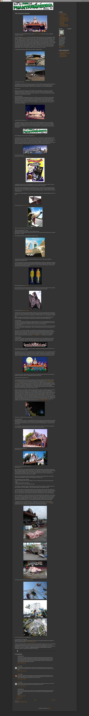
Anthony (19, 674)
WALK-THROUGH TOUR (64, 17)
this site (33, 334)
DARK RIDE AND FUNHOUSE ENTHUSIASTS (65, 53)
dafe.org (26, 285)
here (21, 449)
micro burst (48, 502)
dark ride (25, 37)
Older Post (53, 700)
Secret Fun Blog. (38, 33)
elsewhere (28, 156)
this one (40, 334)
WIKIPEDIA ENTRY (63, 56)
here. (34, 135)
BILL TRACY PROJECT (64, 51)
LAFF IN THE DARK (63, 55)
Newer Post (17, 700)
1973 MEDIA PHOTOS (63, 14)
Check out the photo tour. (30, 641)
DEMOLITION (62, 22)
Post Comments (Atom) (23, 701)
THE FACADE (62, 16)
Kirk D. (19, 666)
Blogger (49, 708)
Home (35, 700)
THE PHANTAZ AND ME (64, 24)
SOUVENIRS (62, 23)
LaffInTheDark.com (25, 205)
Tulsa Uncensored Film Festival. (44, 399)
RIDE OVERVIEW (63, 13)
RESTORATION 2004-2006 (64, 19)
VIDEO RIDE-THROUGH (64, 18)
